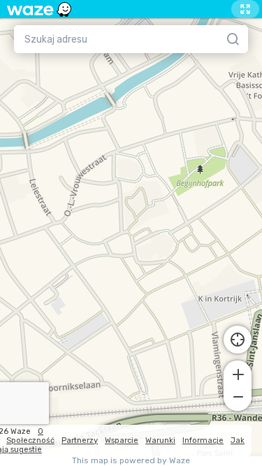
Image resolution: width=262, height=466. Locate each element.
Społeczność (30, 440)
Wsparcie (121, 440)
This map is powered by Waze (131, 460)
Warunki (160, 440)
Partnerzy (79, 440)
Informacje (203, 440)
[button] (238, 373)
